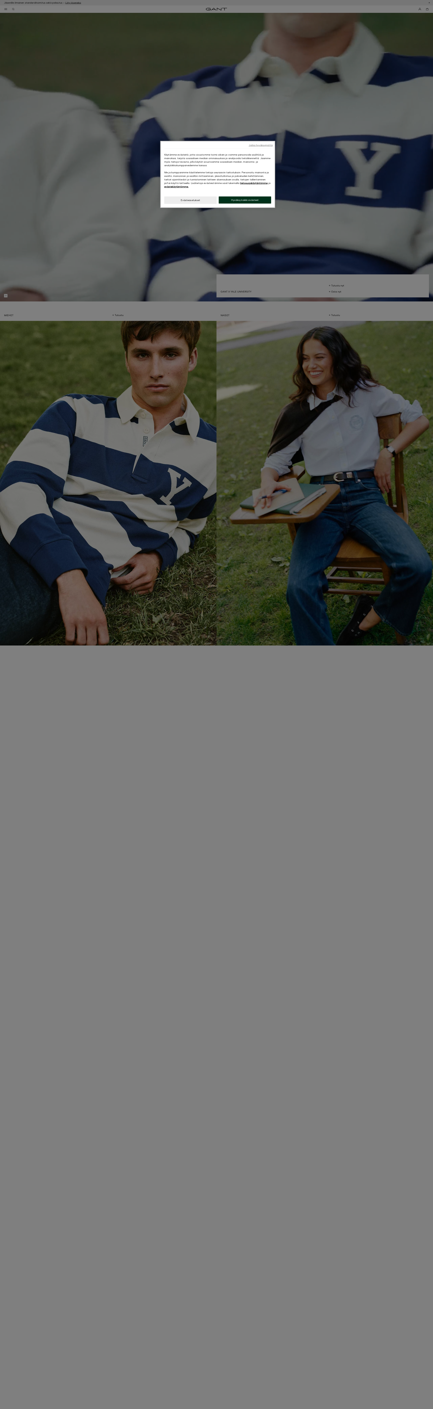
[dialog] (217, 174)
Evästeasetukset (190, 200)
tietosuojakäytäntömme (254, 183)
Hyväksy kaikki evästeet (245, 199)
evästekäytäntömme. (176, 186)
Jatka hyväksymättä (261, 145)
